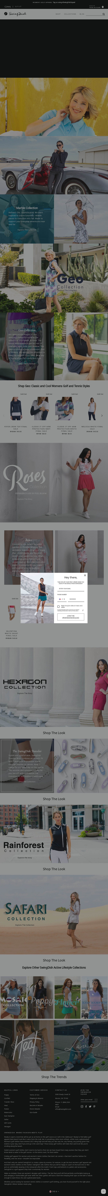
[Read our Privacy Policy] (83, 610)
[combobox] (62, 599)
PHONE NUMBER (62, 594)
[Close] (85, 575)
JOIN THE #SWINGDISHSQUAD (70, 617)
